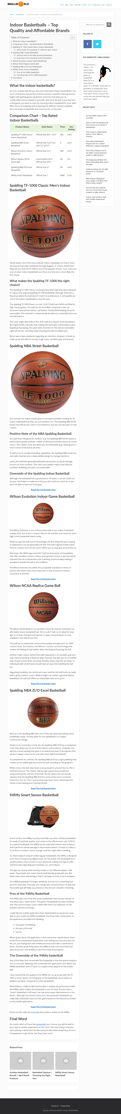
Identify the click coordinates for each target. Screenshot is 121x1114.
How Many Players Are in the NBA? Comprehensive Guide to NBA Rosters (96, 152)
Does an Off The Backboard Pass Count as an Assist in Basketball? (97, 125)
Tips (89, 5)
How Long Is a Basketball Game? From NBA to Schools (96, 134)
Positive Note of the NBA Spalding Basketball (34, 55)
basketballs (41, 1024)
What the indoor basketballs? (24, 41)
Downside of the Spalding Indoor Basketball (34, 58)
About (66, 5)
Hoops (71, 5)
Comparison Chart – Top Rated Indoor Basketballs (33, 44)
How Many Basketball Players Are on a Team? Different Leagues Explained (97, 143)
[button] (71, 38)
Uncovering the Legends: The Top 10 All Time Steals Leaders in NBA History (96, 190)
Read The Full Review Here (43, 490)
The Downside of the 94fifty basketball (32, 75)
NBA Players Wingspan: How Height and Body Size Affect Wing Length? (96, 180)
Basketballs (77, 5)
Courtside (35, 1012)
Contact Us (109, 5)
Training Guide (96, 5)
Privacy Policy (65, 1106)
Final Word (17, 78)
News (103, 5)
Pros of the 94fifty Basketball (28, 72)
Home (62, 5)
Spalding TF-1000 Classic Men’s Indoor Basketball (33, 47)
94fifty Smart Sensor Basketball (25, 69)
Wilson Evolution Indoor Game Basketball (30, 61)
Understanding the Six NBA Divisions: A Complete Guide (97, 171)
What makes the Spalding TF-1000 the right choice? (37, 50)
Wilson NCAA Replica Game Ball (26, 64)
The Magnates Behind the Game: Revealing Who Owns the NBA (97, 162)
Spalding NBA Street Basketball (25, 52)
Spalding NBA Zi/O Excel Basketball (27, 66)
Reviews (84, 5)
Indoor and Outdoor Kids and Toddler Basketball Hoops (96, 199)
